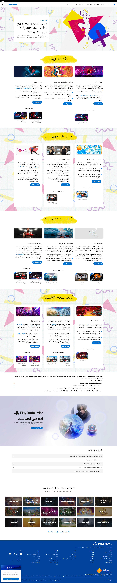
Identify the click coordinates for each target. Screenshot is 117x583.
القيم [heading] (74, 550)
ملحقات (82, 4)
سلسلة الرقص (67, 85)
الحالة (57, 556)
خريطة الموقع (29, 580)
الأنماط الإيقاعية (21, 333)
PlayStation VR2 (19, 88)
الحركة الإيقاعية (33, 85)
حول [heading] (111, 550)
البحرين (107, 579)
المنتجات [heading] (92, 550)
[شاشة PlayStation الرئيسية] (114, 4)
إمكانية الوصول (73, 554)
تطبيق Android (19, 559)
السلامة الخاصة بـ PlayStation (52, 554)
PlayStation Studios (107, 556)
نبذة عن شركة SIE (108, 552)
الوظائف (110, 554)
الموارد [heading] (38, 550)
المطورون (38, 560)
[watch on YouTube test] (23, 117)
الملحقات (92, 560)
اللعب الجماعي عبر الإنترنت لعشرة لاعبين (88, 95)
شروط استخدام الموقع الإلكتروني (39, 580)
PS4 (93, 554)
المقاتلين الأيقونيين (20, 254)
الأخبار (75, 4)
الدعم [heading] (56, 550)
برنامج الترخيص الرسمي (35, 562)
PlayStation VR (28, 88)
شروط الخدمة (37, 552)
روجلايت (86, 324)
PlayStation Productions (106, 558)
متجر (109, 4)
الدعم (69, 4)
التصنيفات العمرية (36, 556)
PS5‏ (103, 4)
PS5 (93, 552)
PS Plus (90, 4)
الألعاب (97, 4)
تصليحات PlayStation (54, 558)
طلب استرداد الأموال (54, 562)
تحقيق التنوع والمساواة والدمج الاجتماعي (68, 558)
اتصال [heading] (21, 550)
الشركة (110, 560)
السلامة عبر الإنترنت (72, 556)
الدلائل (56, 564)
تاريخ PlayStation (108, 562)
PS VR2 (90, 98)
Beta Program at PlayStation (16, 561)
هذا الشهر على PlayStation (98, 547)
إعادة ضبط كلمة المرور (53, 560)
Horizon (54, 324)
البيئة (75, 552)
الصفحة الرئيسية (109, 547)
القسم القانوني (58, 580)
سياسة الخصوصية (50, 580)
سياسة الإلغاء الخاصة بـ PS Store (33, 554)
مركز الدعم (56, 552)
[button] (37, 102)
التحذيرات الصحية (37, 558)
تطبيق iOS (20, 557)
